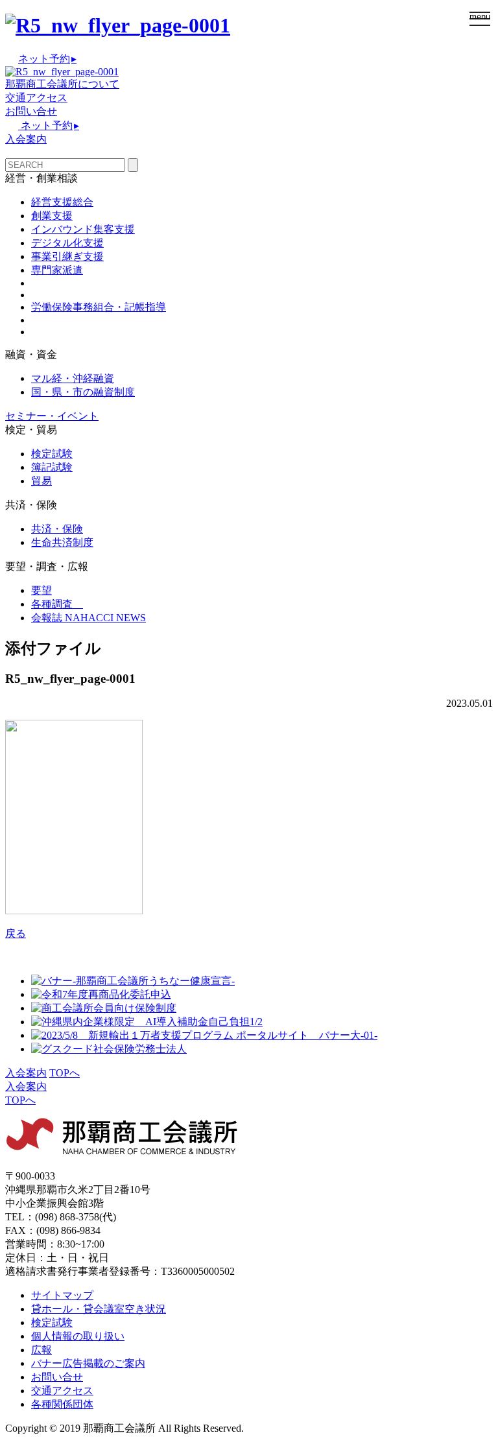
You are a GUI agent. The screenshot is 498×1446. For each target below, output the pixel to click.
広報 (41, 1349)
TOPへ (64, 1072)
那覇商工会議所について (62, 83)
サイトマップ (62, 1295)
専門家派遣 (57, 270)
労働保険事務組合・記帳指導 (98, 307)
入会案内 (26, 139)
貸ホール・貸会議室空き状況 (98, 1308)
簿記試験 (52, 467)
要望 (41, 590)
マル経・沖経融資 (72, 378)
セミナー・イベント (52, 415)
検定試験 (52, 453)
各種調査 (57, 604)
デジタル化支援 (67, 242)
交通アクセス (36, 97)
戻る (15, 933)
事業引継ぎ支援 (67, 256)
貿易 (41, 480)
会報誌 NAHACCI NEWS (88, 617)
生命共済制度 (62, 542)
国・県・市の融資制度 (83, 391)
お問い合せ (31, 111)
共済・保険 (57, 528)
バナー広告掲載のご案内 (88, 1363)
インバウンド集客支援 (83, 229)
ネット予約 (47, 58)
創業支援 (52, 215)
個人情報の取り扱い (77, 1336)
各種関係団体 (62, 1404)
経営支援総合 (62, 201)
